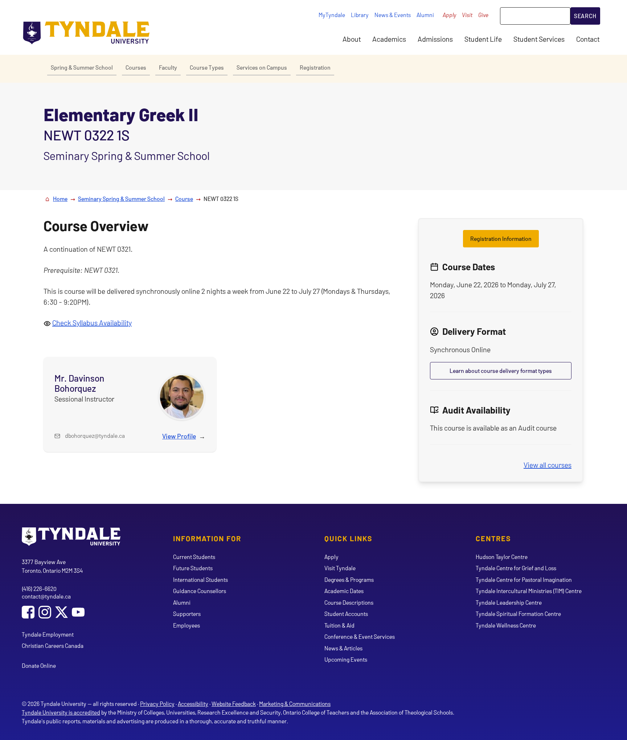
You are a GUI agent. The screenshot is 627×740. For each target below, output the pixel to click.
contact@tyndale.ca (46, 596)
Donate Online (39, 665)
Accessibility (193, 703)
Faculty (168, 67)
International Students (200, 579)
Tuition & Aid (339, 625)
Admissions (435, 38)
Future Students (193, 567)
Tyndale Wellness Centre (506, 625)
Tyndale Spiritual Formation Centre (518, 613)
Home (60, 198)
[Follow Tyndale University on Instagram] (44, 613)
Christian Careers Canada (52, 645)
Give (483, 14)
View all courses (547, 464)
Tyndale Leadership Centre (509, 602)
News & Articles (343, 648)
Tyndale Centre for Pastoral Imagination (524, 579)
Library (360, 14)
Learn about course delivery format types (501, 370)
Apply (449, 14)
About (352, 38)
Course (184, 198)
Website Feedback (234, 703)
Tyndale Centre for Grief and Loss (516, 567)
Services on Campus (262, 67)
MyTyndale (332, 14)
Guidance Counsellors (199, 590)
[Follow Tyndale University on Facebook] (28, 613)
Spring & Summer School (82, 67)
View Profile (179, 436)
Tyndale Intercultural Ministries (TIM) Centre (529, 590)
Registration (315, 67)
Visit (467, 14)
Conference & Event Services (359, 636)
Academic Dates (344, 590)
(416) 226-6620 (39, 588)
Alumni (425, 14)
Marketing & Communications (295, 703)
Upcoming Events (345, 659)
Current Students (194, 556)
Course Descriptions (348, 602)
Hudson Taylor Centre (502, 556)
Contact (587, 38)
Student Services (539, 38)
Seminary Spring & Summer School (121, 198)
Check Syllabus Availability (92, 322)
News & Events (392, 14)
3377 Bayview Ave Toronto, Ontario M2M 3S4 (52, 566)
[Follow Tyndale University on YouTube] (78, 613)
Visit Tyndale (340, 567)
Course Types (207, 67)
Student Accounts (346, 613)
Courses (136, 67)
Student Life (483, 38)
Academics (389, 38)
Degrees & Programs (349, 579)
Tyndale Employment (48, 634)
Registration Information (501, 238)
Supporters (187, 613)
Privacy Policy (157, 703)
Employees (186, 625)
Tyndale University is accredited (61, 712)
